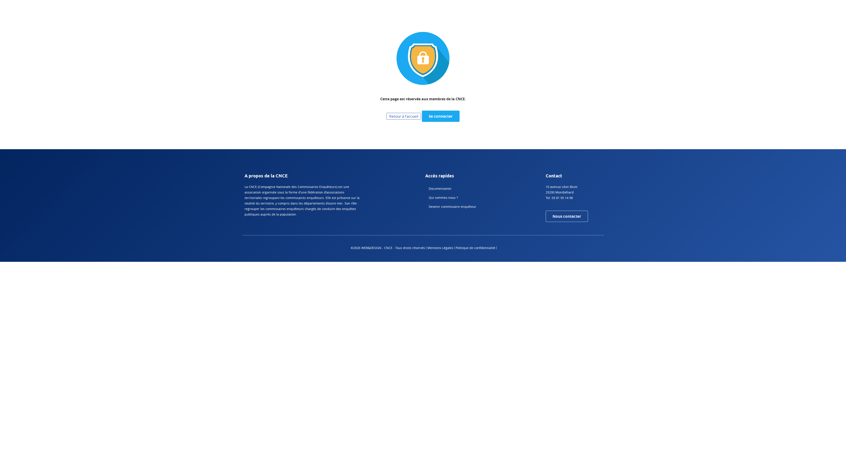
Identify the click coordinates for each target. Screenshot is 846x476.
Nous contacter (567, 216)
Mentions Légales (440, 248)
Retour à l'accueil (403, 116)
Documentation (440, 188)
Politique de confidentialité (475, 248)
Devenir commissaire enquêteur (452, 207)
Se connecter (441, 116)
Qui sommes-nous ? (443, 197)
